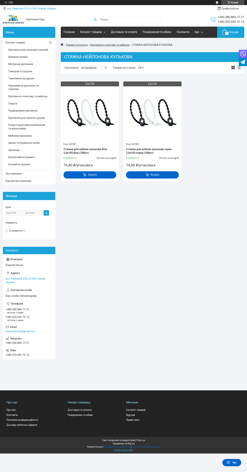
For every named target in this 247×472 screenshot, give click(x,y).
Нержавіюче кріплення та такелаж (23, 87)
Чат (234, 462)
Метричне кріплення (20, 64)
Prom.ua (141, 440)
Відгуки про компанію (18, 180)
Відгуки (130, 415)
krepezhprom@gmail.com (20, 331)
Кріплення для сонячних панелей (28, 49)
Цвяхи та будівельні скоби (24, 142)
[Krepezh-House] (13, 19)
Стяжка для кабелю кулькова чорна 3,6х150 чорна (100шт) (149, 151)
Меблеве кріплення (20, 135)
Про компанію (14, 173)
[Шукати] (95, 19)
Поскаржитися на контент (117, 447)
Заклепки (14, 150)
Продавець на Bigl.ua (124, 443)
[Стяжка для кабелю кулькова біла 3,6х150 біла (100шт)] (89, 112)
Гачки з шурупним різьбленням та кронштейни (26, 126)
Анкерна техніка (18, 56)
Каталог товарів (91, 32)
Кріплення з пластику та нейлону (109, 44)
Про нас (11, 409)
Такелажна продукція (21, 78)
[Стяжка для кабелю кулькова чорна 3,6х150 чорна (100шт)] (152, 112)
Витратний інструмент (21, 157)
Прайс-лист (133, 419)
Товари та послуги (77, 44)
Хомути (12, 103)
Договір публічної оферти (22, 424)
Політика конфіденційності (22, 419)
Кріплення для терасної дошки (26, 117)
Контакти (183, 32)
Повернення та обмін (156, 32)
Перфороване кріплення (22, 110)
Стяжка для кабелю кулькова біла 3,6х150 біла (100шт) (85, 151)
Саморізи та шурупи (20, 71)
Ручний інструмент (19, 164)
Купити (92, 174)
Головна (69, 32)
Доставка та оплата (124, 32)
